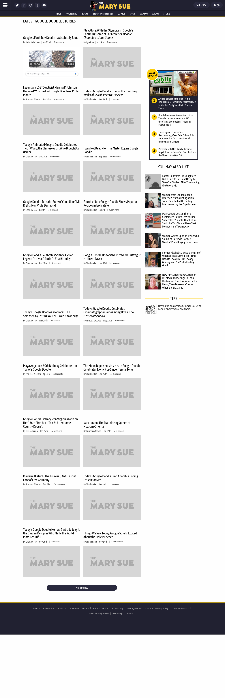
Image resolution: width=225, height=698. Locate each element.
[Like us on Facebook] (24, 7)
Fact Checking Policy (99, 613)
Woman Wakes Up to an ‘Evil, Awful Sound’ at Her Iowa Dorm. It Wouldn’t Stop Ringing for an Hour (180, 239)
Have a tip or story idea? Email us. (176, 306)
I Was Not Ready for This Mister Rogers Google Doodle (110, 150)
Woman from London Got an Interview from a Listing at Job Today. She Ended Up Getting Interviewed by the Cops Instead (179, 199)
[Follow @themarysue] (17, 7)
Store (166, 13)
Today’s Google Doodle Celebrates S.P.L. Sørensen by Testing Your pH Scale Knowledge (51, 314)
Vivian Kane (91, 156)
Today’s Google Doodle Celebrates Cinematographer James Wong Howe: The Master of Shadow (108, 312)
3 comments (120, 320)
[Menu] (5, 5)
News (58, 13)
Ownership (117, 613)
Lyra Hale (90, 42)
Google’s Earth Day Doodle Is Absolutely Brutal (51, 38)
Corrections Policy (180, 608)
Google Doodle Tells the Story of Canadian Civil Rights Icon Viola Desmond (51, 203)
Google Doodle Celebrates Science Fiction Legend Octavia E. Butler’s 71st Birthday (48, 257)
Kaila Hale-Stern (33, 42)
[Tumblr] (37, 7)
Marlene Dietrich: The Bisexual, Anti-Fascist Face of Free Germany (49, 478)
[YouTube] (44, 7)
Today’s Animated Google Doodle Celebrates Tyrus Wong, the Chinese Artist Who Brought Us (51, 148)
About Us (62, 608)
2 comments (59, 42)
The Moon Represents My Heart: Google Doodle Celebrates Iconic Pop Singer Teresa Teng (112, 367)
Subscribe (201, 5)
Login (217, 5)
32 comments (56, 431)
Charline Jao (91, 99)
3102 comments (117, 542)
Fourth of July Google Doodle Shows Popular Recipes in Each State (110, 203)
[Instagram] (30, 7)
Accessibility (117, 608)
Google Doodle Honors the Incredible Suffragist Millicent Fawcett (112, 257)
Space (132, 13)
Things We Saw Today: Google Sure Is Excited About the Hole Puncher (110, 535)
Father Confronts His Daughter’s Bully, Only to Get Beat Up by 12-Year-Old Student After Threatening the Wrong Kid (180, 180)
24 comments (59, 484)
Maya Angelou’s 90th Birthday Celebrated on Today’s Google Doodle (50, 367)
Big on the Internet (103, 13)
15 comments (115, 156)
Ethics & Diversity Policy (156, 608)
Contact (129, 613)
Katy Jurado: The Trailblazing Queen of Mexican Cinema (106, 424)
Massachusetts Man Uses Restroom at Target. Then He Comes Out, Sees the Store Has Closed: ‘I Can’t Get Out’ (177, 152)
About (155, 13)
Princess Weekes (33, 99)
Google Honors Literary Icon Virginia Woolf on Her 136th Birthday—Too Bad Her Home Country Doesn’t (50, 422)
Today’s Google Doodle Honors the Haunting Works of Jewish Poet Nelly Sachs (110, 93)
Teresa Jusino (32, 431)
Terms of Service (100, 608)
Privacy (85, 608)
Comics (121, 13)
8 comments (55, 320)
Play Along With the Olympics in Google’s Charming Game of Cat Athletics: (108, 34)
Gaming (144, 13)
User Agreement (134, 608)
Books (85, 13)
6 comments (59, 99)
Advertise (74, 608)
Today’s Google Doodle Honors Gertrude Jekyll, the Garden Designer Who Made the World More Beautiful (51, 533)
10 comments (56, 263)
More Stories (82, 587)
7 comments (53, 210)
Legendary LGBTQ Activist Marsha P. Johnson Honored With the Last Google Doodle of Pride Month (51, 91)
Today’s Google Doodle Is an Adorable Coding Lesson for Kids (110, 478)
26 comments (114, 210)
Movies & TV (71, 13)
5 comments (114, 484)
